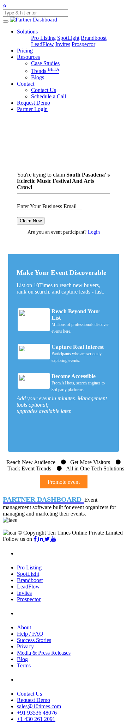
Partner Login (32, 109)
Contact (25, 84)
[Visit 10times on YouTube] (53, 539)
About (24, 627)
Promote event (64, 482)
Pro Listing (43, 38)
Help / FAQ (30, 634)
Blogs (37, 77)
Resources (28, 57)
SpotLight (68, 38)
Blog (22, 659)
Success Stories (34, 640)
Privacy (25, 646)
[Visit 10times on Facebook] (36, 539)
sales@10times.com (39, 706)
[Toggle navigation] (5, 21)
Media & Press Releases (44, 653)
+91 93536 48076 (37, 713)
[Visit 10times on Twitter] (47, 539)
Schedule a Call (48, 96)
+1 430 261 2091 (36, 719)
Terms (24, 665)
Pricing (25, 51)
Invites (62, 44)
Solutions (27, 32)
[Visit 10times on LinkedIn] (41, 539)
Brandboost (94, 38)
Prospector (83, 44)
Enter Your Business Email (47, 206)
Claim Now (31, 220)
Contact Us (43, 90)
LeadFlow (42, 44)
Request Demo (33, 103)
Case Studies (45, 63)
